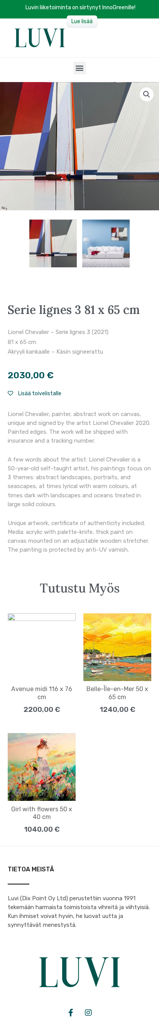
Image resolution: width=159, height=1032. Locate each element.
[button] (79, 68)
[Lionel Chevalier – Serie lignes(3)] (53, 243)
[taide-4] (106, 243)
